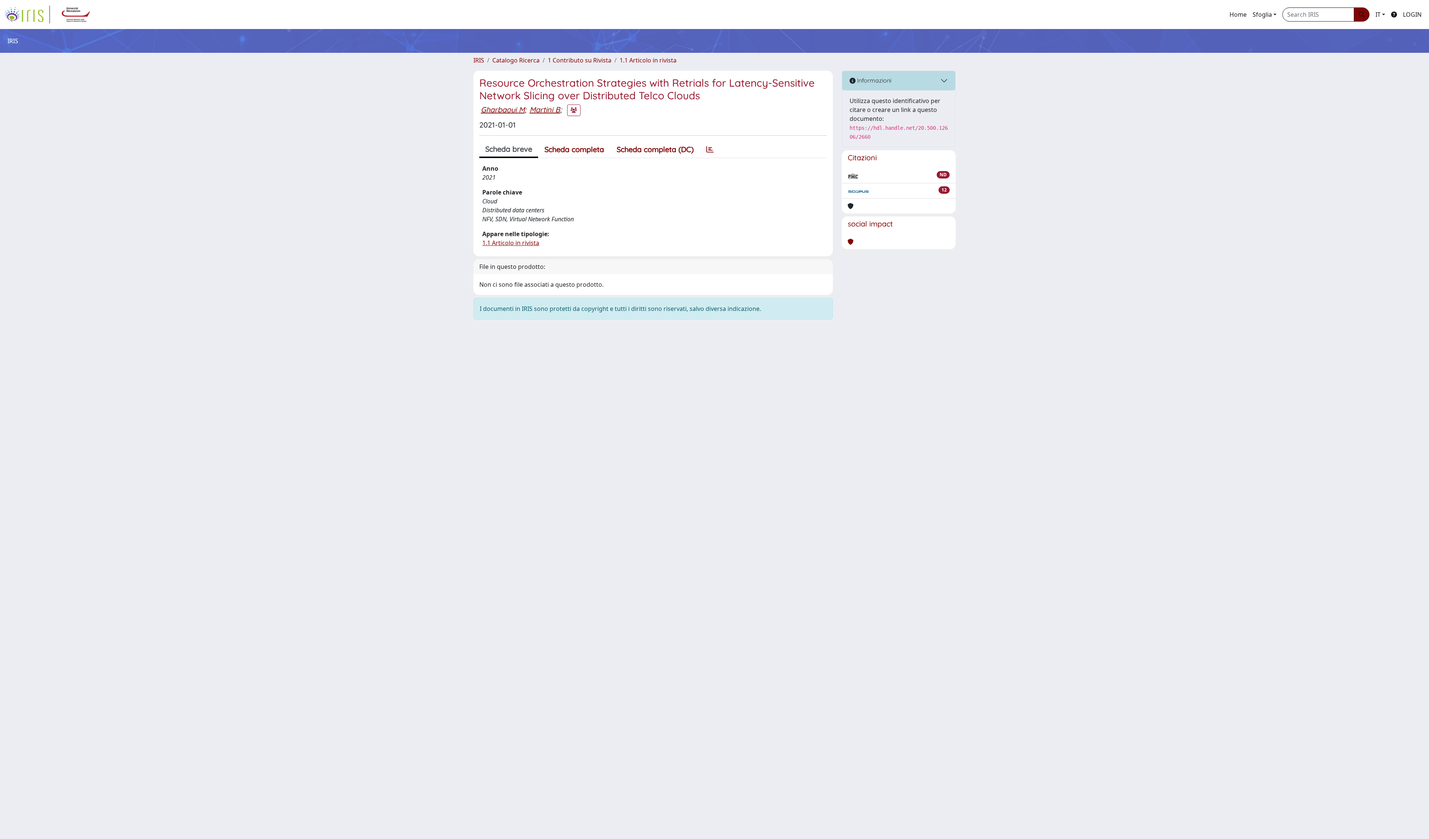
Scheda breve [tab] (508, 149)
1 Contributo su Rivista (579, 60)
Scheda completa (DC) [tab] (655, 149)
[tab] (710, 149)
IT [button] (1378, 14)
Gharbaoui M (503, 109)
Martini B (545, 109)
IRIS (478, 60)
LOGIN (1412, 14)
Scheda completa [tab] (574, 149)
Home (1238, 14)
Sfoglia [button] (1262, 14)
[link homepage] (27, 14)
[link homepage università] (76, 14)
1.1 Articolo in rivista (648, 60)
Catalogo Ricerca (516, 60)
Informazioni (873, 80)
